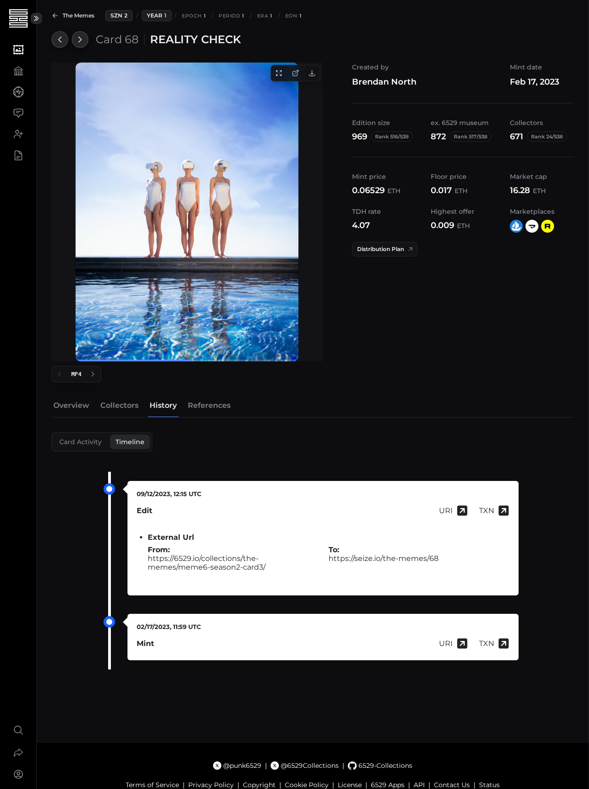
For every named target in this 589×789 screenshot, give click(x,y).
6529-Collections (385, 765)
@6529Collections (310, 765)
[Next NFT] (80, 39)
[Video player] (187, 212)
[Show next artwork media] (93, 374)
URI (446, 510)
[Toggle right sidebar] (36, 18)
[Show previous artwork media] (60, 374)
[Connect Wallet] (18, 774)
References (209, 405)
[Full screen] (279, 73)
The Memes (78, 15)
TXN (486, 510)
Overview (71, 405)
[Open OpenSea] (516, 226)
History (163, 405)
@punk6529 (242, 765)
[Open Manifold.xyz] (531, 226)
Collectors (119, 405)
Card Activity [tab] (80, 442)
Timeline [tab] (129, 442)
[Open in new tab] (295, 73)
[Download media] (312, 73)
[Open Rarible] (547, 226)
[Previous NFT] (60, 39)
